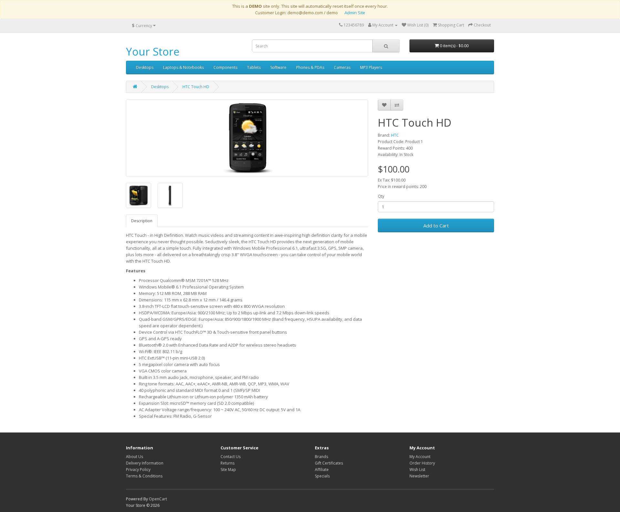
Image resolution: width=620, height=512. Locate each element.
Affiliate (322, 469)
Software (278, 67)
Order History (422, 463)
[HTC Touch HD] (247, 137)
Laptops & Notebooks (183, 67)
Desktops (144, 67)
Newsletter (419, 476)
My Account (419, 456)
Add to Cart (436, 225)
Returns (227, 463)
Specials (322, 476)
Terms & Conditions (144, 476)
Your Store (153, 51)
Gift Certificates (329, 463)
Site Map (228, 469)
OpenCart (158, 499)
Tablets (254, 67)
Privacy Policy (138, 469)
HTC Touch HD (195, 86)
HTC (395, 135)
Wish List (417, 469)
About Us (134, 456)
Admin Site (355, 13)
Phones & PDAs (310, 67)
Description (141, 221)
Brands (321, 456)
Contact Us (231, 456)
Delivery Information (144, 463)
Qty (381, 196)
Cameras (342, 67)
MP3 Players (371, 67)
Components (225, 67)
